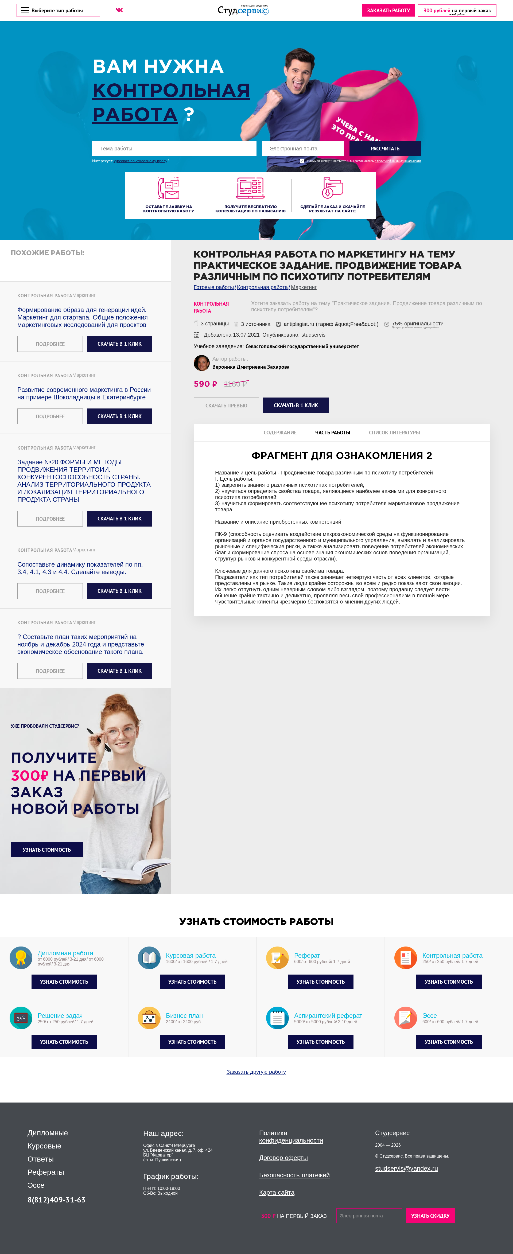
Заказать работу (388, 10)
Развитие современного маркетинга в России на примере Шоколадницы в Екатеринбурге (84, 393)
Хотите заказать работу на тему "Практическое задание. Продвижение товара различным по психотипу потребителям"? (366, 306)
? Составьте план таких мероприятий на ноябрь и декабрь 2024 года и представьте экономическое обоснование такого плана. (80, 644)
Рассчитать (385, 148)
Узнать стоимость (47, 849)
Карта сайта (276, 1192)
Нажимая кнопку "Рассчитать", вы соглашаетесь (364, 160)
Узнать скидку (430, 1215)
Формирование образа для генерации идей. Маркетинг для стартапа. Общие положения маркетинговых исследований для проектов (82, 317)
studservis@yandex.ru (406, 1168)
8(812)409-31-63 (57, 1200)
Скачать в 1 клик (120, 343)
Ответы (41, 1159)
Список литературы (394, 433)
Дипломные (48, 1133)
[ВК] (119, 10)
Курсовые (44, 1146)
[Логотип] (243, 10)
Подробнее (50, 344)
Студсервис (392, 1132)
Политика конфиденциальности (291, 1136)
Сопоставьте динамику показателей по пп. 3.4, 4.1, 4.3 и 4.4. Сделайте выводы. (80, 568)
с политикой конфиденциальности (398, 160)
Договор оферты (283, 1157)
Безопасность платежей (294, 1175)
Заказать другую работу (256, 1072)
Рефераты (46, 1172)
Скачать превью (226, 405)
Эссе (36, 1185)
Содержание (280, 433)
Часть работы (332, 433)
